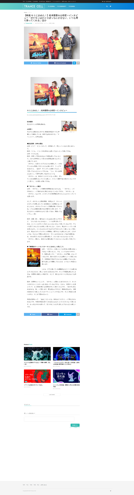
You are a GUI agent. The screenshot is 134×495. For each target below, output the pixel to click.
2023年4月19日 (28, 366)
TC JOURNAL (29, 1)
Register (109, 1)
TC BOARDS (35, 1)
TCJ (27, 484)
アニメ (30, 12)
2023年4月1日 (28, 387)
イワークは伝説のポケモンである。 (33, 385)
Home (25, 12)
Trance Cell (29, 23)
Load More (52, 394)
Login (104, 1)
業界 (50, 23)
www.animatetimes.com (37, 115)
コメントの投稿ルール (75, 427)
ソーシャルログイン (56, 1)
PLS (38, 484)
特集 (53, 23)
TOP (24, 1)
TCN (31, 484)
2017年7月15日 (39, 23)
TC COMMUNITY (61, 6)
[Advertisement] (52, 70)
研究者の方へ (48, 1)
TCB (35, 484)
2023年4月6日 (57, 366)
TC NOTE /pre (42, 1)
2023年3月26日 (57, 388)
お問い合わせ (64, 1)
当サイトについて (72, 1)
